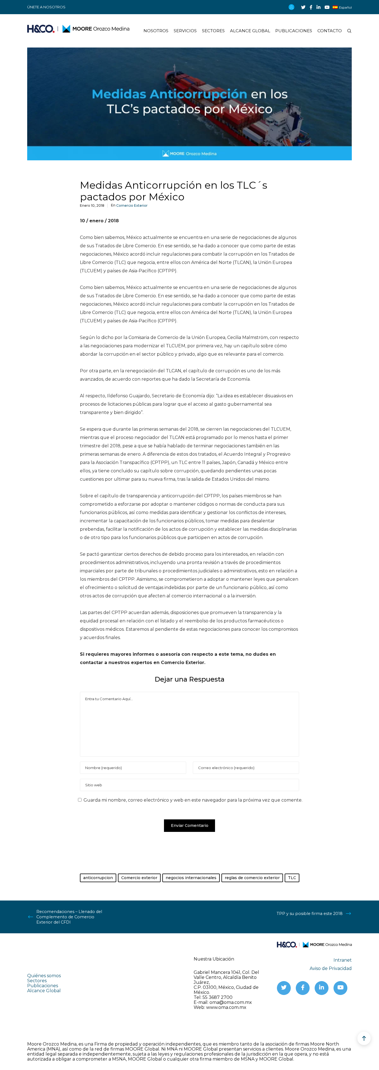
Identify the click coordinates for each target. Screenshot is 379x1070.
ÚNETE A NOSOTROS (46, 7)
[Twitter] (303, 7)
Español (345, 7)
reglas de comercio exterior (252, 877)
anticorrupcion (98, 877)
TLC (292, 877)
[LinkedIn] (318, 7)
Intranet (342, 960)
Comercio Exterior (132, 205)
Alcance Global (44, 990)
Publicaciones (42, 985)
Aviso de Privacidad (331, 968)
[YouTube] (327, 7)
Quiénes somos (44, 975)
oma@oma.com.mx (230, 1002)
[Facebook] (311, 7)
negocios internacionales (191, 877)
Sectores (37, 980)
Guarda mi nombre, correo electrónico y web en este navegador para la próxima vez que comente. (193, 800)
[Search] (347, 31)
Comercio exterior (139, 877)
